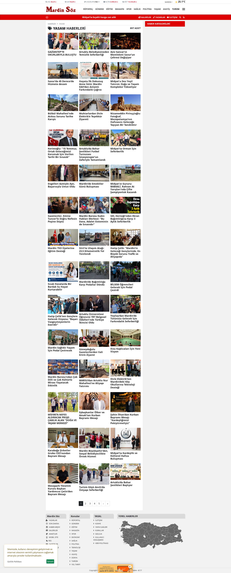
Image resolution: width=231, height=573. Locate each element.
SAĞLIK (137, 9)
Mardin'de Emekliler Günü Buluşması (91, 185)
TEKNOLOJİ (75, 547)
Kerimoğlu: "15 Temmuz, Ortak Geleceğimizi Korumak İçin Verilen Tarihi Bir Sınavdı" (62, 152)
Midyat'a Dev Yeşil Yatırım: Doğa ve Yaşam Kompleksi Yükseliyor (124, 84)
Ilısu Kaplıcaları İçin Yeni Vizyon (125, 350)
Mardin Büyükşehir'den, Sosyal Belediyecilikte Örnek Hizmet (93, 453)
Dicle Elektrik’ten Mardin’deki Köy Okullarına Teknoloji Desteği (122, 383)
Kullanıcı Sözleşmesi (98, 538)
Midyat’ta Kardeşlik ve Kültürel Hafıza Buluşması (123, 456)
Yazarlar (160, 17)
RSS (50, 540)
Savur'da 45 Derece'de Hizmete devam (61, 83)
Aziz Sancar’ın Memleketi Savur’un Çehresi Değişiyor (122, 54)
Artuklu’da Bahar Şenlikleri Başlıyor (121, 484)
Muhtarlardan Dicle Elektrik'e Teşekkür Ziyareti (91, 116)
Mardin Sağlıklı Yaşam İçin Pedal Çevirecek (61, 349)
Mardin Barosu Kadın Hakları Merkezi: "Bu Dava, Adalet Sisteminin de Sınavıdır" (93, 220)
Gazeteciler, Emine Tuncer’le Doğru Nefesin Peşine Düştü (62, 219)
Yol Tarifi (75, 564)
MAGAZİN (119, 9)
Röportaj (88, 9)
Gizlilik (98, 534)
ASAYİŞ (166, 9)
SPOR (128, 9)
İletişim (173, 17)
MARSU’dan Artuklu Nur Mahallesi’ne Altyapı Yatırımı (93, 383)
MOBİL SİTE (53, 537)
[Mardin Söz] (61, 9)
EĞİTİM (109, 9)
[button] (183, 9)
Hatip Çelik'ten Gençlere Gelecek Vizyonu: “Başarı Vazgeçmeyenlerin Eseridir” (63, 320)
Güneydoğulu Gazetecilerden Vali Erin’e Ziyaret (91, 352)
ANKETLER (53, 534)
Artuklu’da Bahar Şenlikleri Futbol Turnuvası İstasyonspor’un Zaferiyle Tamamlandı (92, 154)
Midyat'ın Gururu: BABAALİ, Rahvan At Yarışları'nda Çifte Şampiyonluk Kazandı (123, 188)
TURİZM (175, 9)
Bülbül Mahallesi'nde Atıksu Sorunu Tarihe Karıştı (61, 116)
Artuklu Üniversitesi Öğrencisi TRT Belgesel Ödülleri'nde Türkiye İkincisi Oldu (92, 318)
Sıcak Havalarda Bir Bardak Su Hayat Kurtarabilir (59, 287)
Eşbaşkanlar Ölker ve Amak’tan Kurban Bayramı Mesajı (92, 415)
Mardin (168, 2)
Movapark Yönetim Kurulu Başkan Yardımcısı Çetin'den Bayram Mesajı (60, 490)
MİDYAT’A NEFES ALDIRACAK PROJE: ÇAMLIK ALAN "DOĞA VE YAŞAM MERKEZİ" (62, 418)
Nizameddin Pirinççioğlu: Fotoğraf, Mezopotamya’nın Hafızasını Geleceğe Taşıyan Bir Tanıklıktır (125, 119)
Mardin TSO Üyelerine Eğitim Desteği (61, 249)
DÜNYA (74, 557)
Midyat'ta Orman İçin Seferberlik (123, 150)
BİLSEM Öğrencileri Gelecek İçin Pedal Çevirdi (121, 287)
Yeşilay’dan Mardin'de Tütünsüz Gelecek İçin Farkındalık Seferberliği (124, 318)
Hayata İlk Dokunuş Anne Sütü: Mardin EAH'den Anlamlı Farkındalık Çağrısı (91, 85)
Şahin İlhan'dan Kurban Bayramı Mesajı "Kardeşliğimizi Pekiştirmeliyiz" (124, 418)
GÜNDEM (99, 9)
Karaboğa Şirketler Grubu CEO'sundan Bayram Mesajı (59, 453)
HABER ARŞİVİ (54, 527)
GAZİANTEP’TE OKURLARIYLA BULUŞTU (62, 53)
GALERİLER (145, 17)
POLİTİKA (147, 9)
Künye (98, 523)
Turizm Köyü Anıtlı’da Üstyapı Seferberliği (92, 488)
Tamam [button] (50, 561)
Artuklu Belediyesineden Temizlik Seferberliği (94, 53)
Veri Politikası (101, 543)
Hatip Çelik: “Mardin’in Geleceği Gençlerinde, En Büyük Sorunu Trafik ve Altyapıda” (125, 252)
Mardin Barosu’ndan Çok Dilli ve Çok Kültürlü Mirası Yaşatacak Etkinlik (62, 381)
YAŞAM (157, 9)
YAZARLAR (53, 520)
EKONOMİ (75, 537)
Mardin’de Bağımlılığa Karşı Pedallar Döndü (92, 283)
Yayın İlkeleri (101, 527)
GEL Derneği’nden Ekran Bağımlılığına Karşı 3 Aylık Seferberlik (124, 219)
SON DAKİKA (54, 523)
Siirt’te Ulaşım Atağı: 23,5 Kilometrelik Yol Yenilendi (91, 251)
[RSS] (183, 17)
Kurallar (99, 530)
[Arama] (180, 17)
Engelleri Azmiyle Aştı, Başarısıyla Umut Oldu (61, 185)
